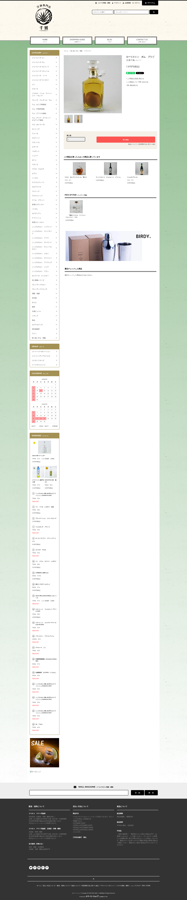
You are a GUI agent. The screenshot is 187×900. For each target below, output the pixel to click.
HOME (45, 40)
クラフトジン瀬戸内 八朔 (38, 481)
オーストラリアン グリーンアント (46, 538)
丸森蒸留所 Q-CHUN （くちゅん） (46, 672)
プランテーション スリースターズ (45, 518)
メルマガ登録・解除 (104, 3)
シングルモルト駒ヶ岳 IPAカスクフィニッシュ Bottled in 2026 (45, 494)
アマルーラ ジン (40, 647)
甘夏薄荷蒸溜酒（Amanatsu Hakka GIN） (46, 660)
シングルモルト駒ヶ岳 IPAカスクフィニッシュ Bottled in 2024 (45, 698)
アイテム (151, 3)
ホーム (66, 51)
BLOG (109, 40)
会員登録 (128, 3)
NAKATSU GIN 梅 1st (51, 481)
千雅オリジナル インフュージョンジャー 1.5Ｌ (76, 216)
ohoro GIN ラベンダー (38, 455)
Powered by (82, 896)
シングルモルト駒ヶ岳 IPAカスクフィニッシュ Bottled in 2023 (45, 712)
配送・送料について (63, 885)
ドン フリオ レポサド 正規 (44, 507)
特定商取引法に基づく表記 (146, 144)
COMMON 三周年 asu (41, 573)
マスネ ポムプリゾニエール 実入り (76, 177)
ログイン (137, 3)
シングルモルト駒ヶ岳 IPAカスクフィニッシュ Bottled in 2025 (45, 685)
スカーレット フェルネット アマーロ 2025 (46, 610)
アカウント (117, 3)
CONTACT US (142, 40)
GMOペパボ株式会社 (100, 893)
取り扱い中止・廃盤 (76, 51)
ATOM (148, 885)
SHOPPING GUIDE (77, 40)
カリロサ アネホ (40, 550)
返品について (132, 144)
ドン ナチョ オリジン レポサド (45, 561)
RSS (143, 885)
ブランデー (88, 51)
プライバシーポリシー (107, 885)
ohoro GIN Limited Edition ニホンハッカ (46, 596)
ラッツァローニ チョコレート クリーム (108, 177)
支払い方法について (49, 885)
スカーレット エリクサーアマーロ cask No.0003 (45, 623)
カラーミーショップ (77, 893)
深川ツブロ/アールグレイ (42, 584)
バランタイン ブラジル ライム (44, 636)
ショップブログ (135, 885)
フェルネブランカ (132, 177)
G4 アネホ (38, 724)
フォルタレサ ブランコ (42, 527)
